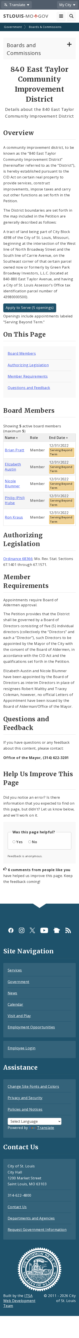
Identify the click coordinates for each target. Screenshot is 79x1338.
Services (15, 970)
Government (13, 27)
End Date (57, 437)
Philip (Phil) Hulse (15, 500)
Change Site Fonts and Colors (33, 1086)
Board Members (22, 353)
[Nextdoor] (56, 930)
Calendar (15, 1004)
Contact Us (17, 1206)
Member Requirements (28, 376)
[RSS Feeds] (68, 930)
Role (34, 437)
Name (10, 437)
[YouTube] (44, 930)
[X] (32, 930)
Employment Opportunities (31, 1027)
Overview (18, 133)
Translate (45, 1127)
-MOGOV (25, 16)
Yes (19, 841)
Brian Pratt (14, 450)
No (34, 841)
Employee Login (22, 1048)
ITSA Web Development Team (19, 1300)
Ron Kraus (14, 517)
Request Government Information (37, 1229)
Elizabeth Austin (13, 467)
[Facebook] (11, 930)
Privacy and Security (25, 1097)
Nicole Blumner (12, 483)
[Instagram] (21, 930)
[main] (39, 463)
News (12, 993)
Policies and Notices (25, 1109)
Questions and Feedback (29, 387)
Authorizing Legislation (28, 365)
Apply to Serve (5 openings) (30, 307)
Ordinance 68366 (17, 558)
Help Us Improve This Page (38, 778)
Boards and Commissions (24, 49)
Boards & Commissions (45, 27)
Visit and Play (19, 1015)
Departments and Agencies (31, 1218)
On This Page (24, 334)
